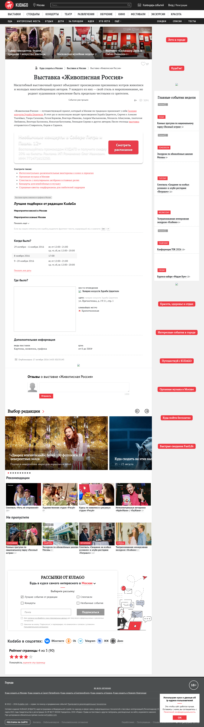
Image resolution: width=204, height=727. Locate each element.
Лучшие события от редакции (41, 597)
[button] (137, 411)
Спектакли (86, 597)
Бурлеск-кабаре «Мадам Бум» (172, 276)
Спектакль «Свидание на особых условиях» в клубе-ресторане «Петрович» (95, 550)
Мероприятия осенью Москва (30, 217)
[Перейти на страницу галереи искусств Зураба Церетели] (80, 291)
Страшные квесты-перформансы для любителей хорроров (52, 187)
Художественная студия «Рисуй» (59, 509)
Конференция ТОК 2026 (169, 249)
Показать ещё (20, 223)
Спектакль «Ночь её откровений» (22, 509)
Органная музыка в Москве (34, 176)
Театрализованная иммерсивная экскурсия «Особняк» (132, 548)
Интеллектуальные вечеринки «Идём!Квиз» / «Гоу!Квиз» (131, 509)
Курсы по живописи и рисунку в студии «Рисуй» (95, 509)
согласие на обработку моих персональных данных (47, 618)
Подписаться (90, 612)
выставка (134, 121)
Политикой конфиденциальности (179, 712)
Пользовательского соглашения (36, 627)
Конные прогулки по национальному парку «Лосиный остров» (21, 550)
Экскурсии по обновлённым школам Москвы (60, 548)
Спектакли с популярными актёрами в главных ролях (49, 180)
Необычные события (91, 603)
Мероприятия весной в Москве (30, 210)
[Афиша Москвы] (16, 5)
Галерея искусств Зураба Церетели (100, 291)
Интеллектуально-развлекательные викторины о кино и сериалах (56, 173)
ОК (180, 717)
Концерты (30, 603)
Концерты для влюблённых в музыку (40, 183)
